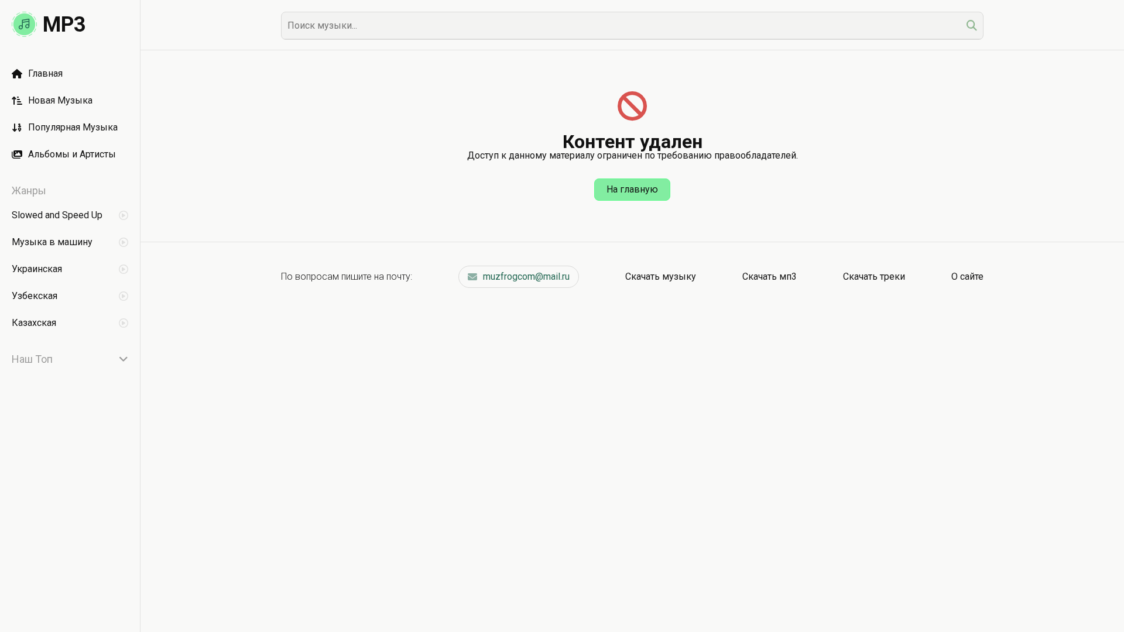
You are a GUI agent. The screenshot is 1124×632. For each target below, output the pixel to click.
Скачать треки (874, 276)
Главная (45, 73)
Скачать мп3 (769, 276)
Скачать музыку (660, 276)
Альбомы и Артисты (72, 154)
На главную (632, 189)
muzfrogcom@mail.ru (526, 276)
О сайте (967, 276)
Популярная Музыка (73, 127)
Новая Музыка (60, 100)
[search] (972, 25)
